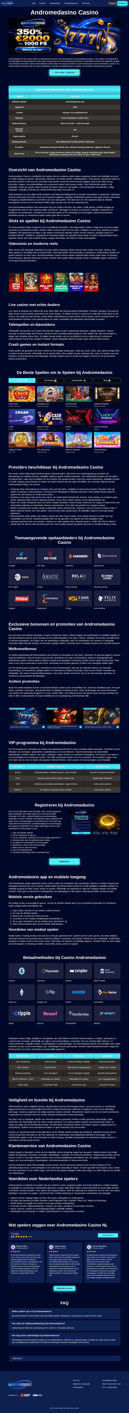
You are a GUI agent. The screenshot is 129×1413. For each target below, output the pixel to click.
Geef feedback (108, 1235)
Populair (20, 380)
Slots (105, 380)
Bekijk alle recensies (64, 1288)
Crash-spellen (77, 380)
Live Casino (48, 380)
